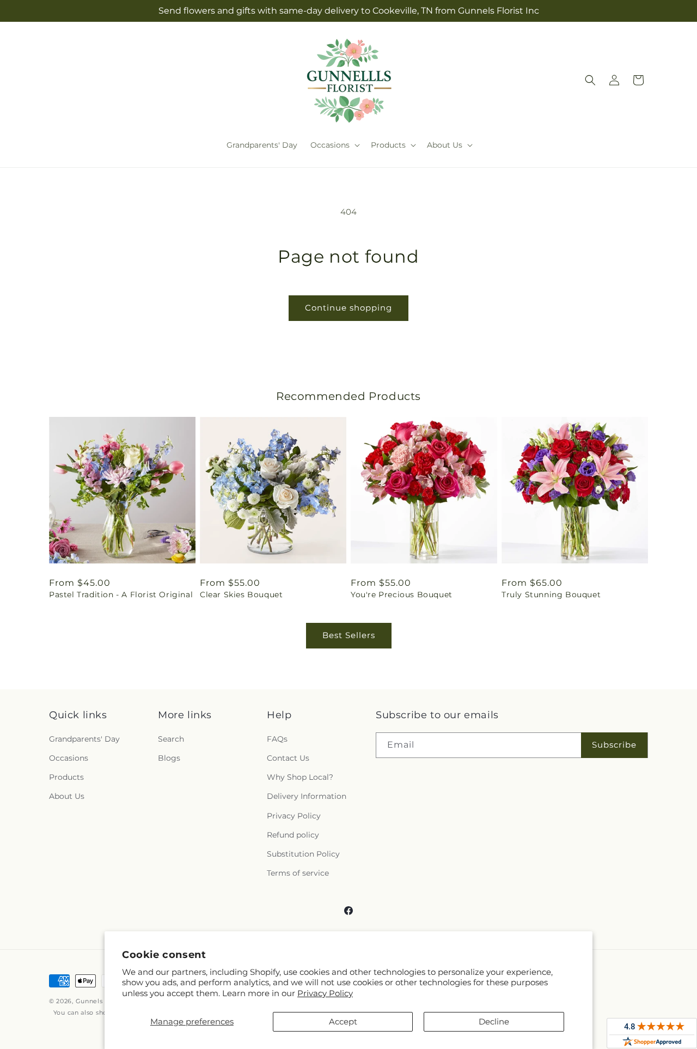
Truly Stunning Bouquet (551, 594)
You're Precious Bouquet (402, 594)
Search (171, 739)
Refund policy (293, 835)
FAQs (277, 739)
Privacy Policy (325, 993)
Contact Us (288, 758)
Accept (343, 1021)
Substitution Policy (303, 854)
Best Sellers (348, 635)
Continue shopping (348, 307)
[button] (334, 145)
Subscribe (614, 744)
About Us (66, 796)
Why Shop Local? (300, 777)
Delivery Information (306, 796)
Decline (494, 1021)
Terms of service (298, 873)
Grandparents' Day (84, 739)
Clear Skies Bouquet (241, 594)
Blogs (169, 758)
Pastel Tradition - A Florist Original (121, 594)
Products (66, 777)
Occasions (68, 758)
